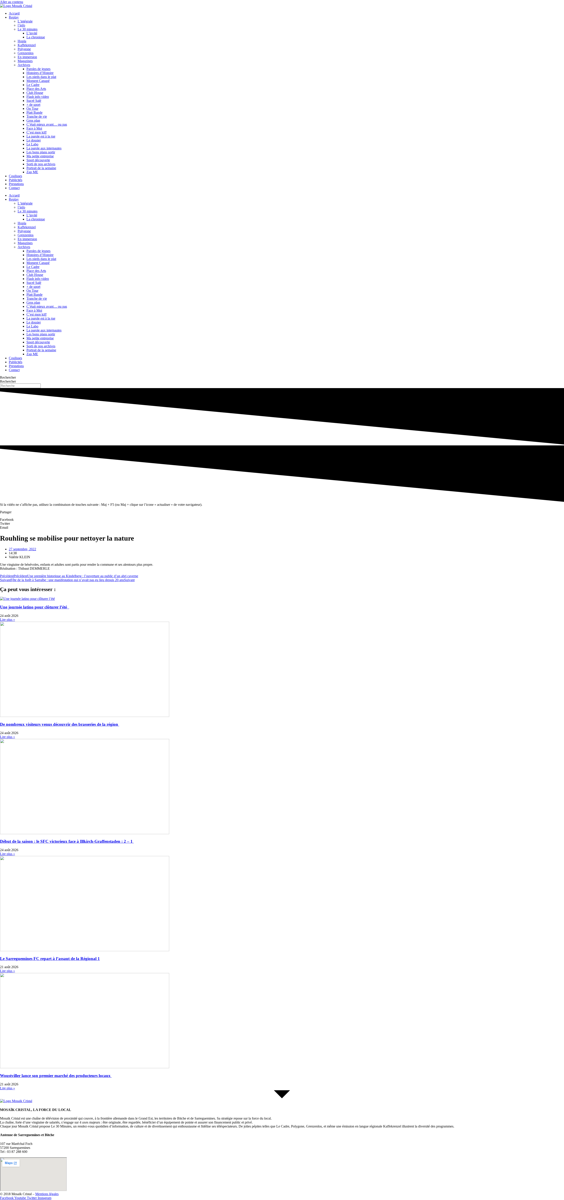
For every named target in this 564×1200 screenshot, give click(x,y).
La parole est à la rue (40, 136)
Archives (24, 65)
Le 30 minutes (27, 29)
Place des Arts (36, 89)
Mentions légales (47, 1194)
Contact (14, 188)
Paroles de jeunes (38, 69)
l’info (21, 25)
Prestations (16, 184)
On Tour (32, 108)
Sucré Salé (33, 100)
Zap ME (32, 172)
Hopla (22, 41)
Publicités (15, 180)
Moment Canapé (38, 81)
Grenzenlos (25, 53)
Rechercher (8, 377)
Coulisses (15, 176)
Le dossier (33, 140)
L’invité (31, 33)
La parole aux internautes (43, 148)
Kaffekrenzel (27, 45)
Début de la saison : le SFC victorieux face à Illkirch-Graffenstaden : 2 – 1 (67, 841)
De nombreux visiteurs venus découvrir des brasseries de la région (59, 724)
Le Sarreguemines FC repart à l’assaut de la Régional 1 (50, 958)
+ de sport (33, 104)
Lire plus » (7, 619)
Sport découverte (38, 160)
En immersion (27, 57)
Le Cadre (32, 85)
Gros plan (33, 120)
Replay (14, 17)
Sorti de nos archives (40, 164)
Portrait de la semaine (41, 168)
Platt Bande (34, 112)
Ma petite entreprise (40, 156)
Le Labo (32, 144)
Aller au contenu (11, 2)
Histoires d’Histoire (40, 73)
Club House (34, 93)
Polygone (24, 49)
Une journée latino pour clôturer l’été (34, 607)
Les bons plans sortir (40, 152)
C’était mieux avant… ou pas (46, 124)
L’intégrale (25, 21)
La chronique (35, 37)
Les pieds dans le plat (41, 77)
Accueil (14, 13)
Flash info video (37, 97)
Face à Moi (34, 128)
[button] (282, 520)
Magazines (25, 61)
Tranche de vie (36, 116)
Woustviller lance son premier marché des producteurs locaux (56, 1075)
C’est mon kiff (36, 132)
